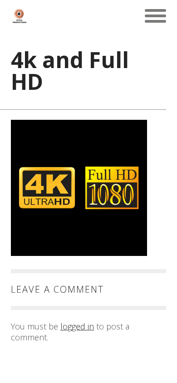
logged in (77, 326)
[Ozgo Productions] (19, 16)
